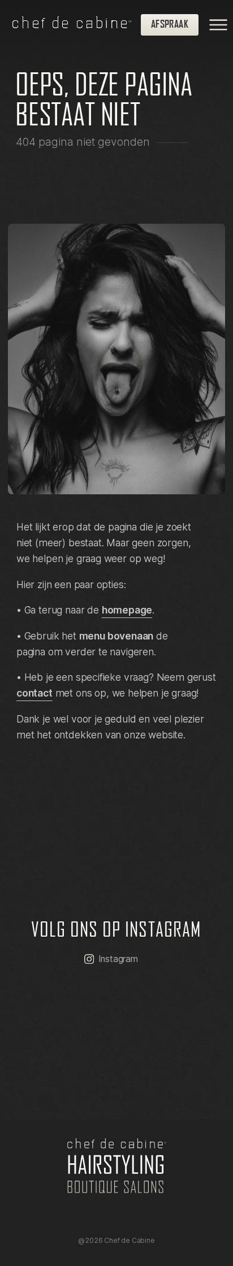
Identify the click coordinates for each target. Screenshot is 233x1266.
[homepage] (76, 24)
